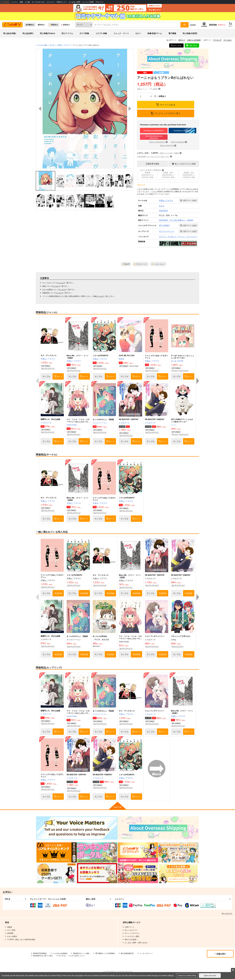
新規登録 (213, 24)
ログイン (222, 24)
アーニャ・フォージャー (180, 371)
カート (60, 376)
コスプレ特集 (101, 33)
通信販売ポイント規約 (81, 953)
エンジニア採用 (88, 2)
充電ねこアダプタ (48, 358)
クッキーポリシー (146, 953)
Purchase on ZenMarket (182, 130)
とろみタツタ (46, 422)
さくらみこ (228, 40)
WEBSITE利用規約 (40, 953)
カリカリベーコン (100, 422)
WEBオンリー (62, 2)
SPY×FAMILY (45, 366)
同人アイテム (67, 33)
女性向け (66, 24)
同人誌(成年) (28, 33)
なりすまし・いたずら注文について (71, 955)
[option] (85, 108)
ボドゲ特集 (84, 33)
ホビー (138, 33)
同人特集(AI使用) (190, 33)
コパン (173, 424)
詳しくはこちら (227, 913)
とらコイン (51, 2)
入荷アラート (190, 200)
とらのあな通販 (41, 45)
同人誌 (52, 45)
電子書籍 (172, 33)
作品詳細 (58, 593)
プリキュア (217, 40)
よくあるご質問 (74, 2)
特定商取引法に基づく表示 (43, 955)
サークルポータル (38, 2)
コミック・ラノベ (121, 33)
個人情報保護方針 (127, 953)
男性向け (54, 24)
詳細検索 (193, 25)
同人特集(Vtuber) (47, 33)
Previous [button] (40, 109)
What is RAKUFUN (168, 145)
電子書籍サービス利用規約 (105, 953)
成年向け (41, 24)
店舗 (21, 2)
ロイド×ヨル (134, 366)
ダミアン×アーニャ (47, 368)
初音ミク (181, 40)
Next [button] (130, 109)
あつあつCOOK (177, 361)
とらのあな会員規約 (60, 953)
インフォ (14, 2)
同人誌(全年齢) (9, 33)
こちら (61, 282)
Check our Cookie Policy (187, 975)
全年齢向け (30, 24)
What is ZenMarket (178, 142)
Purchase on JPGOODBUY (154, 130)
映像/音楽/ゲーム (155, 33)
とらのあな (5, 2)
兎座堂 (121, 359)
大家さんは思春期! (194, 40)
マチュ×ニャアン (177, 647)
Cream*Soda (72, 424)
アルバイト (100, 2)
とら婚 (27, 2)
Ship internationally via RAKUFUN (153, 137)
